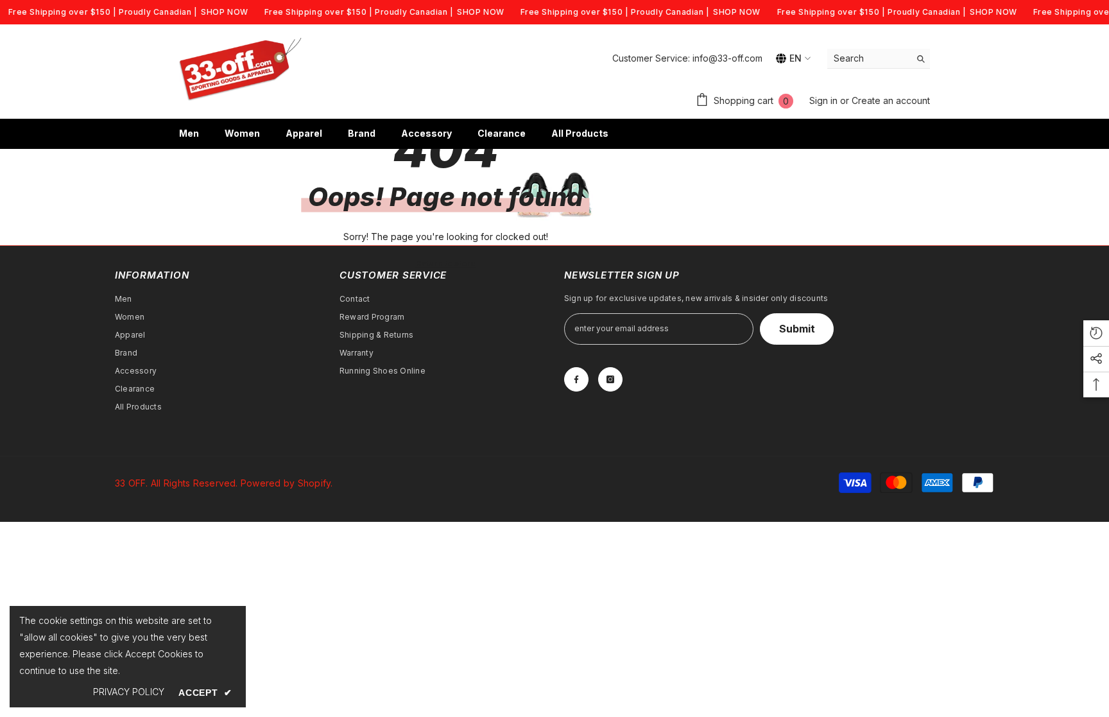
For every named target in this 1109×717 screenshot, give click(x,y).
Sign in (824, 100)
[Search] (878, 59)
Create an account (891, 100)
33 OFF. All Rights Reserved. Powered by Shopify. (224, 483)
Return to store (446, 263)
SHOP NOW (224, 12)
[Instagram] (610, 379)
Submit (797, 328)
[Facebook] (576, 379)
